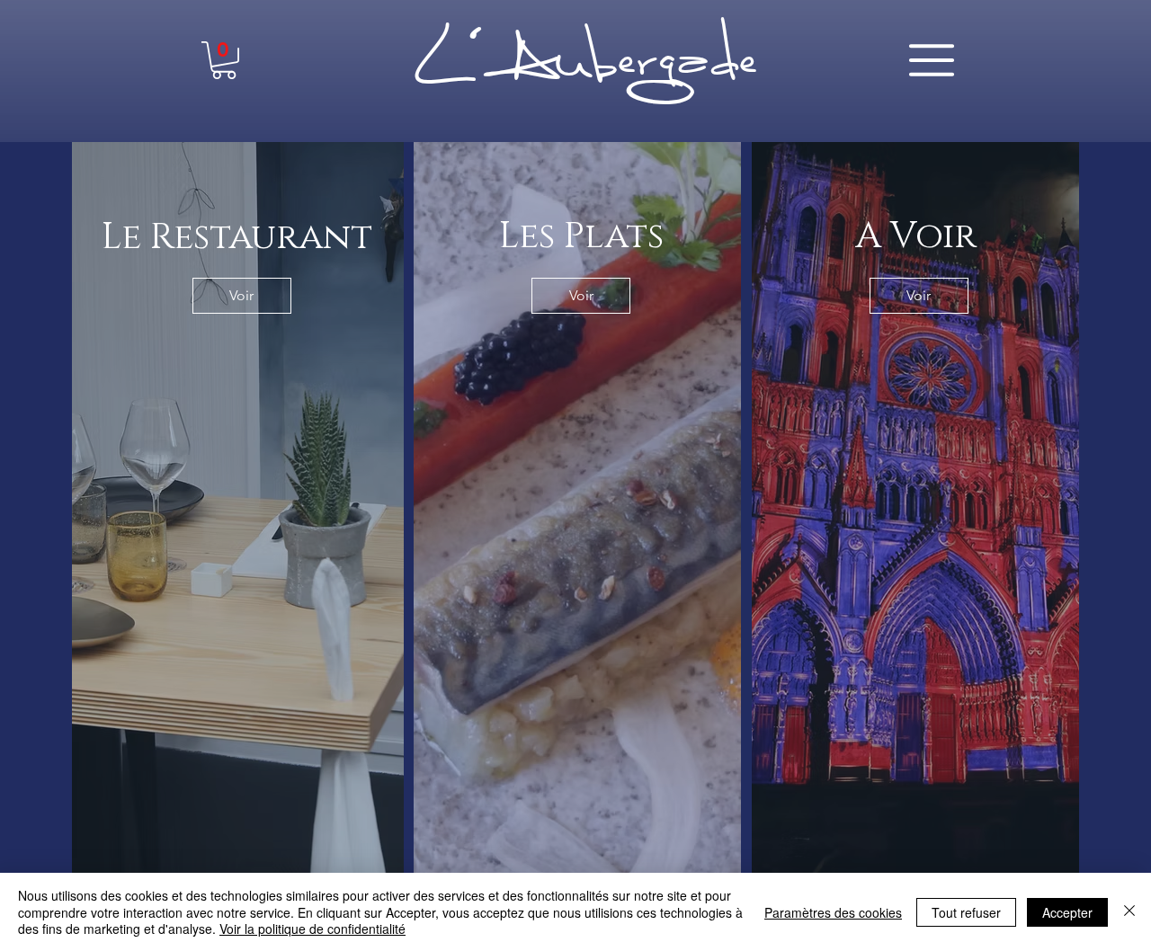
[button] (931, 60)
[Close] (1129, 912)
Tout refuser (966, 912)
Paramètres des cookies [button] (833, 912)
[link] (223, 60)
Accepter (1067, 912)
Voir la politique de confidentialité (312, 929)
